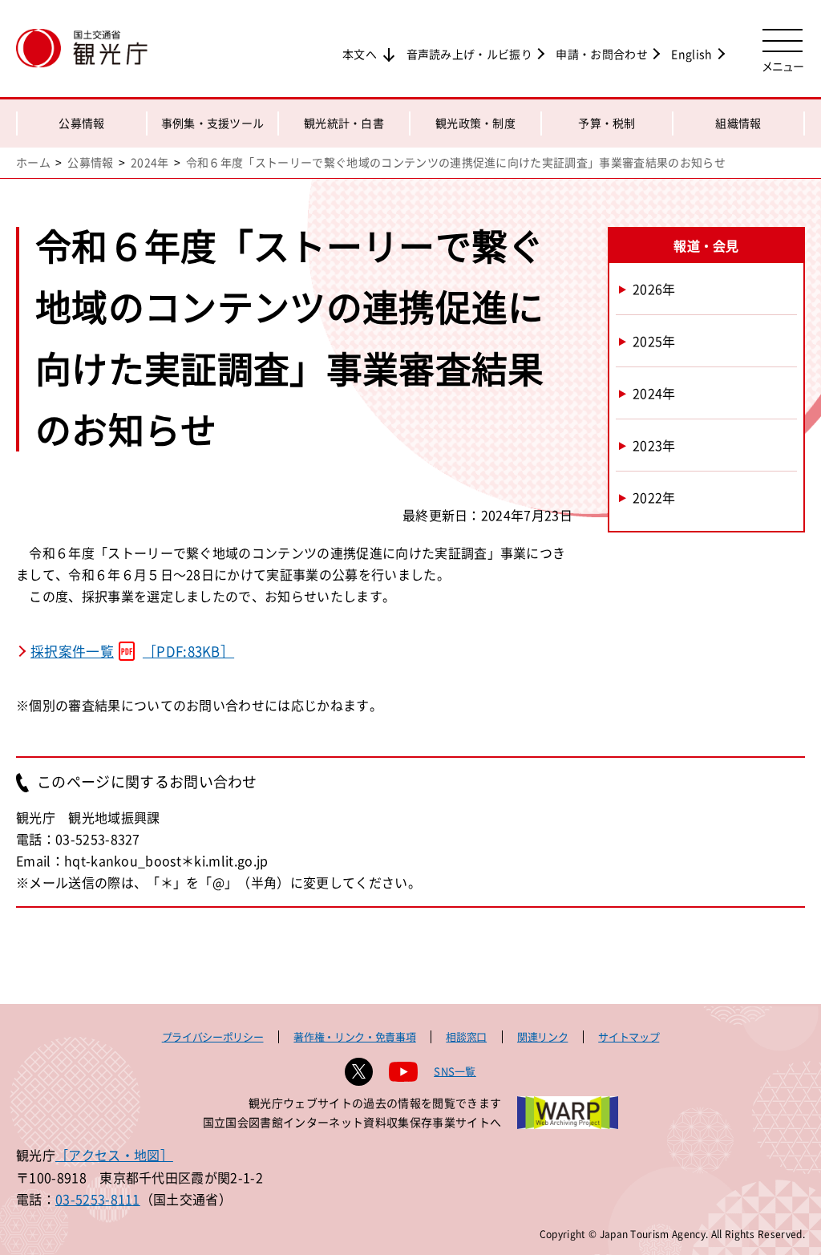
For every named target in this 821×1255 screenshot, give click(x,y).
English (691, 54)
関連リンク (542, 1036)
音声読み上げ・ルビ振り (469, 54)
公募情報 (81, 123)
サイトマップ (628, 1036)
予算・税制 (607, 123)
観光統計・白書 (344, 123)
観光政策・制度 (475, 123)
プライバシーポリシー (213, 1036)
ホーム (33, 162)
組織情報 (738, 123)
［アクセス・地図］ (114, 1154)
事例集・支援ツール (213, 123)
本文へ (359, 54)
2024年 (150, 162)
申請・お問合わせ (602, 54)
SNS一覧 (455, 1071)
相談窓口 (466, 1036)
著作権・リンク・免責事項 (354, 1036)
